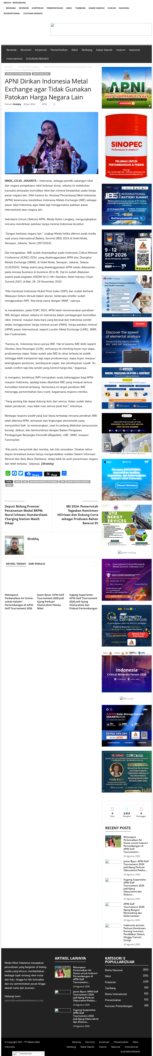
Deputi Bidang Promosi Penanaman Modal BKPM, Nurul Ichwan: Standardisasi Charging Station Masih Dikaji (26, 514)
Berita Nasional (41, 74)
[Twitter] (140, 19)
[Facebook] (128, 19)
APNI (18, 481)
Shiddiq (17, 104)
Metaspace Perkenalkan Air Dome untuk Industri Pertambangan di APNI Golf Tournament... (136, 844)
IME (24, 481)
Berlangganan (141, 810)
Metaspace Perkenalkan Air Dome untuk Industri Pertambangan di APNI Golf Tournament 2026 (19, 601)
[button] (52, 29)
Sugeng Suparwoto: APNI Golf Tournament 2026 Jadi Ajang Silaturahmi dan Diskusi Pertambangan (83, 601)
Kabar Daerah (97, 8)
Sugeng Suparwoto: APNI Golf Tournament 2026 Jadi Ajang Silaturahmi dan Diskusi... (135, 887)
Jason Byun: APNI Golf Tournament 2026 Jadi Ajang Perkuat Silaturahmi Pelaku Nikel (50, 601)
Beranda (11, 8)
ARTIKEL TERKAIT (16, 563)
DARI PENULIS (36, 563)
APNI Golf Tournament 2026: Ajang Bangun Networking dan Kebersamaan (134, 910)
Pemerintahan (55, 8)
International (12, 13)
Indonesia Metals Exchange (43, 481)
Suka (112, 808)
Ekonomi (24, 8)
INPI (62, 481)
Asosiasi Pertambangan (28, 66)
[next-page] (96, 564)
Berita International (116, 994)
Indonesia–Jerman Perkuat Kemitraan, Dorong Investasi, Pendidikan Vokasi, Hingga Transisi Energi (135, 933)
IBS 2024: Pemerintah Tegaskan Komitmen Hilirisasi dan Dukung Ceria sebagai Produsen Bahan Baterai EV (77, 514)
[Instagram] (134, 19)
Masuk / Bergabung (15, 2)
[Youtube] (146, 19)
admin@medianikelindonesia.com (24, 1000)
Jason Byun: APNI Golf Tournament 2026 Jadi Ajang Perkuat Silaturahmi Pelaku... (136, 866)
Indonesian (25, 1053)
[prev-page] (91, 564)
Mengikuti (127, 808)
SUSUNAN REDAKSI (33, 13)
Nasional (124, 8)
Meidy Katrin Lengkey (78, 481)
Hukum (112, 8)
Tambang (80, 8)
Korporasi (38, 8)
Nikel (69, 8)
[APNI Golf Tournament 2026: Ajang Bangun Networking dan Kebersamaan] (113, 908)
